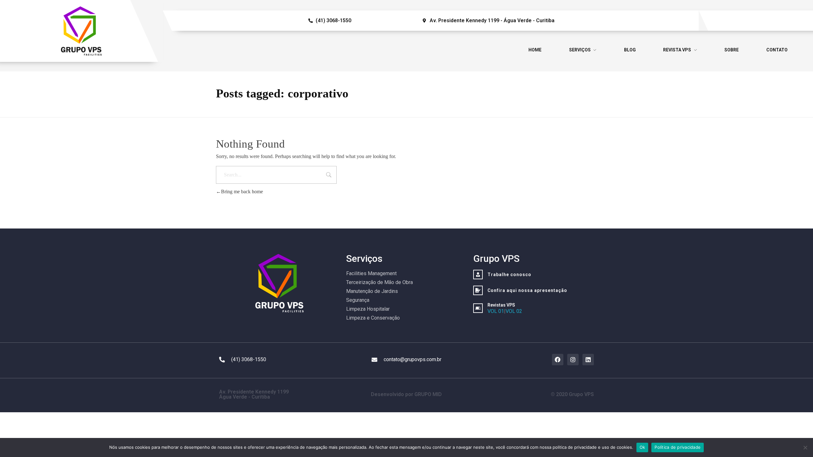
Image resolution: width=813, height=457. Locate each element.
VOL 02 (514, 311)
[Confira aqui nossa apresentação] (478, 290)
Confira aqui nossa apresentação (527, 290)
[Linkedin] (588, 359)
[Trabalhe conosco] (478, 274)
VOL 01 (495, 311)
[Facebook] (557, 359)
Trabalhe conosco (509, 274)
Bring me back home (242, 191)
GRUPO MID (428, 394)
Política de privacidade (678, 447)
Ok (642, 447)
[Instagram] (573, 359)
